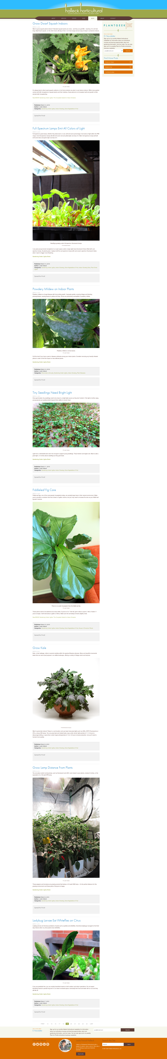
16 (55, 1024)
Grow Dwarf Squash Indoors (50, 23)
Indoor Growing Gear (84, 267)
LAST (91, 1024)
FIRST (42, 1024)
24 (87, 1024)
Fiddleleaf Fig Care (44, 490)
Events (74, 18)
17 (59, 1024)
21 (75, 1024)
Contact (113, 18)
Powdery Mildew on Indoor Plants (53, 289)
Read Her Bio (81, 1054)
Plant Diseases (81, 373)
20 (71, 1024)
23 (83, 1024)
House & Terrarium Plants (86, 628)
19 (67, 1024)
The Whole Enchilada (109, 72)
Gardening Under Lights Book (41, 256)
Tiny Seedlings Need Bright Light (52, 393)
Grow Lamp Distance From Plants (53, 768)
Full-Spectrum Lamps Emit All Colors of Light (59, 128)
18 (63, 1024)
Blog (92, 18)
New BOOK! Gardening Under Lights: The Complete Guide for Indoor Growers (54, 98)
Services (63, 18)
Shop (83, 18)
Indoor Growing (59, 109)
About (53, 18)
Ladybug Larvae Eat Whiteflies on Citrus (57, 920)
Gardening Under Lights (48, 109)
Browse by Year (108, 67)
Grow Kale (39, 648)
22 (79, 1024)
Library (102, 18)
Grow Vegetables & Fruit (71, 109)
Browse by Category (109, 62)
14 (47, 1024)
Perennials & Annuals (47, 373)
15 (51, 1024)
